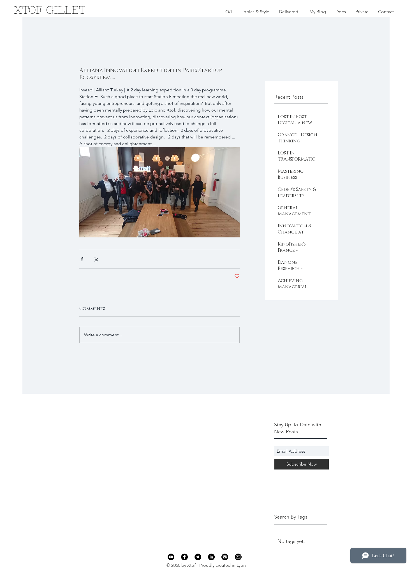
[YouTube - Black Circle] (171, 557)
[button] (255, 12)
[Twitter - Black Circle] (198, 557)
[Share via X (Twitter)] (95, 259)
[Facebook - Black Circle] (184, 557)
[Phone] (224, 557)
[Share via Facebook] (82, 259)
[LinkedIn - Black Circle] (211, 557)
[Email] (238, 557)
